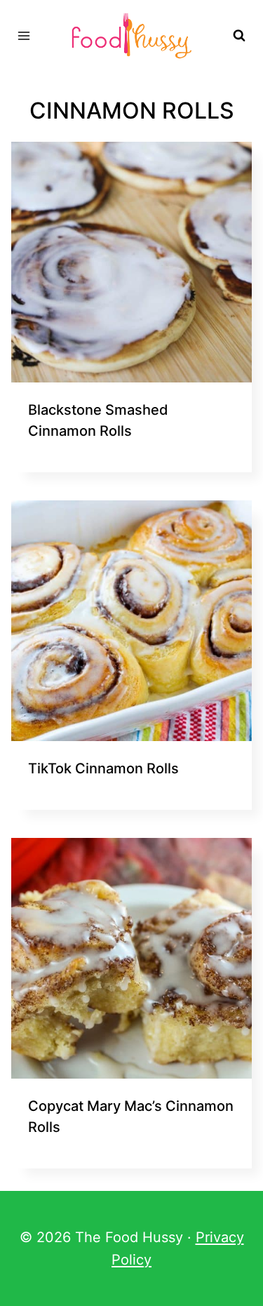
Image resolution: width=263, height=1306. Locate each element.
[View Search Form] (239, 35)
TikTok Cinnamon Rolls (103, 768)
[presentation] (131, 262)
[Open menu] (24, 35)
